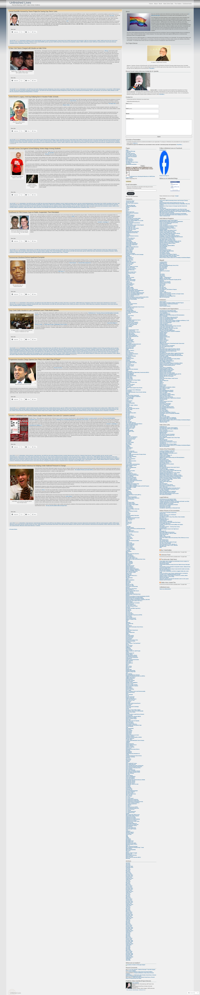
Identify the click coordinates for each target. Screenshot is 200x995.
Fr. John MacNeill (129, 397)
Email (129, 108)
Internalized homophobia (131, 497)
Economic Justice (130, 365)
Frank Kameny (129, 400)
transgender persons (14, 43)
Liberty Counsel (129, 547)
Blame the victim (50, 302)
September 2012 (129, 904)
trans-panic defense (130, 778)
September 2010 (129, 930)
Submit (158, 136)
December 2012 (129, 901)
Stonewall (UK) (163, 247)
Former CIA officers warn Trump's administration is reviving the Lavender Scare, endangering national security (174, 574)
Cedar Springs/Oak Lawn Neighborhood (134, 290)
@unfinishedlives (163, 262)
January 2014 (129, 887)
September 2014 (129, 878)
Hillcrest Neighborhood (131, 467)
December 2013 (129, 888)
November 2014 (129, 876)
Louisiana (128, 550)
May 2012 (128, 908)
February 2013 (129, 899)
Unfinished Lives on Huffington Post (167, 296)
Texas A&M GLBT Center (131, 763)
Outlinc (127, 633)
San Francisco (129, 704)
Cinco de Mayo (129, 309)
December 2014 (129, 875)
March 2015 (128, 872)
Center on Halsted (130, 296)
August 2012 (128, 905)
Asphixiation (128, 240)
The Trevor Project (164, 410)
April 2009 (128, 949)
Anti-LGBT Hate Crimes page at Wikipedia (169, 428)
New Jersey (128, 609)
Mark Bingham (129, 554)
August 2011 (128, 918)
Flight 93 (128, 393)
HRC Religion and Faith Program (167, 360)
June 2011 (128, 920)
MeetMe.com (128, 574)
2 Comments (30, 305)
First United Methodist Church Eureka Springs (136, 392)
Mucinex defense (129, 592)
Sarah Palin (128, 705)
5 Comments (111, 410)
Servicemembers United (165, 393)
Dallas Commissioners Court (132, 329)
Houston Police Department (84, 262)
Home (151, 3)
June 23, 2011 (12, 249)
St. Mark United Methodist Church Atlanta (135, 740)
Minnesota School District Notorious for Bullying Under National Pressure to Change (37, 466)
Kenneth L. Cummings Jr (103, 222)
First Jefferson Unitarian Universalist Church (170, 467)
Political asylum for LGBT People (133, 650)
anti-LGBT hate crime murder (33, 89)
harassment (84, 139)
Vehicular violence (130, 832)
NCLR (43, 489)
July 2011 (128, 919)
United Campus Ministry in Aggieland (168, 417)
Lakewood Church (130, 527)
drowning (128, 360)
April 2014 (128, 883)
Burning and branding (130, 279)
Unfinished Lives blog (130, 816)
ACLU (127, 208)
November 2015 (129, 866)
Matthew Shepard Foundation (132, 569)
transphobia (20, 41)
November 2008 (129, 954)
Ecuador (128, 367)
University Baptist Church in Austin (167, 492)
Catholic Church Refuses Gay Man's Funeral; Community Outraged (174, 210)
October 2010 (129, 929)
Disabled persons (130, 348)
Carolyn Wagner (129, 285)
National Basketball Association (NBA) (134, 597)
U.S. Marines (128, 804)
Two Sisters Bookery (130, 791)
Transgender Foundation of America (51, 460)
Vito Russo (128, 838)
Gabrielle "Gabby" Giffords (132, 405)
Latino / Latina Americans (95, 90)
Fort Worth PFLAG (164, 344)
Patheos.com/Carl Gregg (165, 282)
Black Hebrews (129, 258)
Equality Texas (129, 376)
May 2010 (128, 935)
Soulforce (162, 400)
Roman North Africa (130, 692)
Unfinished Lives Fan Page (165, 294)
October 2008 (129, 955)
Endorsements (187, 3)
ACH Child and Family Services (166, 452)
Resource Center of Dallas (132, 684)
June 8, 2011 (12, 455)
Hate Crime (162, 525)
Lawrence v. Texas (130, 535)
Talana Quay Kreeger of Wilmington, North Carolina (55, 324)
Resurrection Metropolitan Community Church (170, 488)
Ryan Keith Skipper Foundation (166, 391)
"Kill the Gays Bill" (130, 202)
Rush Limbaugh (129, 694)
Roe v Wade (128, 690)
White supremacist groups (132, 846)
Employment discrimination (132, 369)
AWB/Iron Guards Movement (132, 246)
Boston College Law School (132, 266)
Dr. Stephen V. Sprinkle (131, 356)
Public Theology (56, 350)
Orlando (127, 629)
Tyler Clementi (129, 795)
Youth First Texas (163, 422)
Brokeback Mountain (164, 519)
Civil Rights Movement (131, 311)
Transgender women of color (132, 784)
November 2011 (129, 915)
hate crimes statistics (63, 459)
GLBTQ (68, 40)
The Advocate (163, 287)
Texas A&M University (131, 764)
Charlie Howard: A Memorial (166, 521)
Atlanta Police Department (132, 243)
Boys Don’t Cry (163, 518)
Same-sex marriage (130, 700)
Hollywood (128, 471)
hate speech (77, 89)
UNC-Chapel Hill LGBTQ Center (133, 814)
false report (128, 386)
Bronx (127, 274)
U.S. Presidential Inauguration (132, 808)
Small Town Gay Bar (164, 534)
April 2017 (128, 863)
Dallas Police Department (131, 335)
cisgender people (129, 310)
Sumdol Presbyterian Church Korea (134, 755)
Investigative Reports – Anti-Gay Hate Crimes (170, 526)
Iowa (127, 500)
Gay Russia (128, 419)
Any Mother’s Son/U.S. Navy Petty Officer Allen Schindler (172, 516)
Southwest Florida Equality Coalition (134, 737)
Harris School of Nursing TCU (166, 471)
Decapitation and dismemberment (133, 344)
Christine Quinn (129, 304)
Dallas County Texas (130, 331)
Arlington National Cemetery (132, 236)
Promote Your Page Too (164, 175)
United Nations (129, 826)
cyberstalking (129, 326)
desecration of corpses (131, 345)
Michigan (128, 576)
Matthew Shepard (130, 566)
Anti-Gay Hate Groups (46, 348)
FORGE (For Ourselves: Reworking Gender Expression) (172, 343)
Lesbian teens (129, 537)
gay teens (44, 40)
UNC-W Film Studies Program (132, 815)
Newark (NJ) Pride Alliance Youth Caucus (169, 378)
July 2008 (128, 959)
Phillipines (128, 647)
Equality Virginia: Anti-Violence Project (168, 230)
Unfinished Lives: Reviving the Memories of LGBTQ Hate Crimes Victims (72, 419)
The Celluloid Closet (164, 539)
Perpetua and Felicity (130, 641)
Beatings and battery (43, 89)
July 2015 (128, 868)
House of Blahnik (129, 476)
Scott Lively (128, 707)
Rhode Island (129, 687)
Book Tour (77, 455)
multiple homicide (130, 593)
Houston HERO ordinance (131, 479)
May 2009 (128, 948)
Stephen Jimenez (129, 745)
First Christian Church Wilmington (133, 389)
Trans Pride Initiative (130, 777)
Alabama (128, 214)
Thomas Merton (129, 775)
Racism (127, 668)
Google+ (143, 964)
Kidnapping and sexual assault (132, 517)
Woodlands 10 (129, 854)
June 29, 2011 (12, 40)
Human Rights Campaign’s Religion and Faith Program (172, 302)
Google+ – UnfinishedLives (165, 277)
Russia (127, 695)
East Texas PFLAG (130, 364)
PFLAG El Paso (129, 645)
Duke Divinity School (130, 361)
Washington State (130, 840)
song (127, 727)
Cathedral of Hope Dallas (165, 460)
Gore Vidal (128, 435)
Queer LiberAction (164, 487)
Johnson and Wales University (132, 509)
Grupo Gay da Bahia (164, 356)
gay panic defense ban (131, 417)
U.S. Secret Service (130, 809)
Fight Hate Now (163, 342)
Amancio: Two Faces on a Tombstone (168, 514)
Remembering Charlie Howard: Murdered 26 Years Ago (172, 202)
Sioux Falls (128, 719)
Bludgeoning (51, 89)
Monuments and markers (131, 588)
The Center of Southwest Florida (133, 771)
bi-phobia (83, 348)
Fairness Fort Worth (130, 384)
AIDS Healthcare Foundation (132, 213)
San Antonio (128, 701)
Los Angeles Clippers (130, 549)
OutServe (128, 634)
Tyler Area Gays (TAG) (131, 794)
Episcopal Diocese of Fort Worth (167, 464)
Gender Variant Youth (62, 40)
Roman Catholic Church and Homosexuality (135, 691)
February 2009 (129, 951)
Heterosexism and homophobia (77, 40)
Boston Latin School (130, 267)
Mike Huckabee (129, 577)
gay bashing (62, 89)
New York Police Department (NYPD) (134, 614)
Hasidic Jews (129, 457)
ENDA (127, 370)
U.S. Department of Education (132, 800)
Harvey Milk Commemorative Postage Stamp (136, 454)
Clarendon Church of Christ (132, 312)
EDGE (73, 216)
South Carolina (129, 730)
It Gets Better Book (130, 502)
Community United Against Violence (168, 228)
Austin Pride (128, 245)
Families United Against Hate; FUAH (168, 232)
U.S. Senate (128, 810)
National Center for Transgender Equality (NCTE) (170, 241)
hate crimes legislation (111, 351)
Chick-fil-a (128, 301)
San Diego (128, 702)
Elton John (128, 368)
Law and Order (109, 89)
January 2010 (129, 939)
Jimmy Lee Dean (129, 507)
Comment (130, 118)
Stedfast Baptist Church (131, 744)
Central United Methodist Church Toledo (134, 298)
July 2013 (128, 893)
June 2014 (128, 881)
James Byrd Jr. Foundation (165, 367)
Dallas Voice (128, 337)
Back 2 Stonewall (129, 249)
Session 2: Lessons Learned (90, 418)
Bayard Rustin (129, 252)
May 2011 (128, 922)
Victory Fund (128, 834)
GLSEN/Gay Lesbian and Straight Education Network (171, 236)
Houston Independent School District (49, 142)
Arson (127, 237)
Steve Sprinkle (135, 982)
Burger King (128, 278)
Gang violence (57, 89)
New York (109, 40)
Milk (160, 530)
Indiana (127, 495)
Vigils (127, 836)
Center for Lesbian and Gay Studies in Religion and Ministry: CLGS (174, 320)
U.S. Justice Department (131, 803)
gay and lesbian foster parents (132, 408)
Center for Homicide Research (132, 294)
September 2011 (129, 917)
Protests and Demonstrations (132, 659)
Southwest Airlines (56, 252)
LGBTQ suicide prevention (71, 353)
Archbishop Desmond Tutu (132, 232)
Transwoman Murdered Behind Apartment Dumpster (27, 257)
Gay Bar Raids (129, 409)
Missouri (128, 583)
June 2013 (128, 894)
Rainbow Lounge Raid (130, 671)
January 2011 (129, 926)
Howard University (130, 481)
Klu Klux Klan (129, 522)
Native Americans (130, 604)
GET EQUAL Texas (130, 431)
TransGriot (128, 785)
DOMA (127, 349)
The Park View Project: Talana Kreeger (168, 542)
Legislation (93, 349)
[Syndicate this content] (160, 550)
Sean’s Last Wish (163, 392)
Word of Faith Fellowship (131, 855)
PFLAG (127, 644)
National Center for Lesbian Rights (167, 372)
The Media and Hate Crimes (132, 162)
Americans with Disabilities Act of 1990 (134, 220)
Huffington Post (129, 482)
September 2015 (129, 867)
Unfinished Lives (20, 2)
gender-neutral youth (130, 427)
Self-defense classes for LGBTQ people (134, 711)
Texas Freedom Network (165, 306)
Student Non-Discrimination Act (133, 753)
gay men (47, 41)
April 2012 (128, 910)
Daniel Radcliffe (38, 40)
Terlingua (128, 761)
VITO (161, 547)
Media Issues (82, 302)
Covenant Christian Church (132, 323)
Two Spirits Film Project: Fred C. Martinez (169, 545)
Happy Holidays (129, 447)
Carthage (128, 286)
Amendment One (129, 217)
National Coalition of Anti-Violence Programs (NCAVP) (138, 599)
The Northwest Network (165, 253)
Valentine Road (163, 546)
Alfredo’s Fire (163, 513)
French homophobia (130, 403)
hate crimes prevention (98, 139)
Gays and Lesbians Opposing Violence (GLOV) (170, 233)
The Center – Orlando (164, 405)
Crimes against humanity (131, 324)
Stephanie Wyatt (163, 305)
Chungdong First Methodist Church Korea (135, 306)
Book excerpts (129, 264)
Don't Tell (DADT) (129, 352)
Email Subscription (131, 184)
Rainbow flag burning (130, 670)
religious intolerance (90, 204)
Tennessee (128, 760)
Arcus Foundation (163, 312)
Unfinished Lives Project (131, 820)
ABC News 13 (61, 271)
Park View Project (130, 636)
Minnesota (12, 524)
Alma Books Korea (130, 216)
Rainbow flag (128, 669)
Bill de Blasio (129, 256)
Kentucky (128, 514)
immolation (90, 249)
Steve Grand (128, 748)
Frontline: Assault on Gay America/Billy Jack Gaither (171, 524)
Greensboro (128, 441)
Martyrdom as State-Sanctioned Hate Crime (135, 559)
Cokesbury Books (130, 315)
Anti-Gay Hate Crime (164, 515)
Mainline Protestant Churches (132, 553)
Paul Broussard (129, 637)
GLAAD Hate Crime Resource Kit (167, 435)
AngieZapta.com (163, 263)
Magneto (16, 207)
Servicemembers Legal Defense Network (135, 714)
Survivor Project (163, 248)
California (128, 281)
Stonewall (47, 154)
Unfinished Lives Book (131, 818)
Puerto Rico (128, 661)
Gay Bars (128, 410)
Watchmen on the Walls (131, 843)
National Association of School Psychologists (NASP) (137, 596)
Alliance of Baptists (130, 215)
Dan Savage (128, 338)
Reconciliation (129, 673)
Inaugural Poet (129, 493)
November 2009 (129, 941)
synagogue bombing (130, 756)
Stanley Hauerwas (130, 743)
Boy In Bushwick (163, 267)
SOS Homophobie (130, 728)
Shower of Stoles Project (131, 718)
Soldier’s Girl (162, 535)
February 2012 (129, 912)
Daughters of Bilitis (130, 341)
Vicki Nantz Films (129, 833)
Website (127, 113)
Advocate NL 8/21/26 (164, 563)
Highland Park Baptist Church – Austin (168, 473)
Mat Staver (128, 564)
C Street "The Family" (130, 280)
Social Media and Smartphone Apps (134, 725)
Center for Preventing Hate (165, 223)
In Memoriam (129, 492)
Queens (127, 664)
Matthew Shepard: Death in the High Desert (169, 528)
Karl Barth (128, 513)
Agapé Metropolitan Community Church (168, 453)
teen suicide (128, 759)
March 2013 (128, 898)
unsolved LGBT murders (79, 460)
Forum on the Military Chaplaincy (133, 396)
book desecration (130, 263)
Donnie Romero (129, 355)
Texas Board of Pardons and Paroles (134, 766)
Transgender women (130, 783)
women (127, 851)
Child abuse (128, 302)
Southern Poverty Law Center (63, 409)
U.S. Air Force (129, 796)
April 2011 (128, 923)
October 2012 (129, 903)
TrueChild (162, 414)
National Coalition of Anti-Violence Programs (169, 242)
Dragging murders (130, 358)
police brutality (129, 649)
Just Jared (111, 15)
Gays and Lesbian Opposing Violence (134, 423)
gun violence (60, 302)
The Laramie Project (164, 540)
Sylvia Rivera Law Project (165, 249)
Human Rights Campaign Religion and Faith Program (137, 486)
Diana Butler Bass (130, 347)
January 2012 (129, 913)
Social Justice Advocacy (111, 41)
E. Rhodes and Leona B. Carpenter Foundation (170, 331)
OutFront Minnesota (130, 632)
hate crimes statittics (22, 353)
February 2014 (129, 885)
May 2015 (128, 870)
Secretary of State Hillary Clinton (133, 709)
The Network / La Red (164, 252)
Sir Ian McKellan (45, 207)
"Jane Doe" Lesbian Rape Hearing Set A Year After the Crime (173, 209)
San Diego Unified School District (133, 703)
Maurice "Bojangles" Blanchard (133, 570)
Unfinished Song (129, 822)
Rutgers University (130, 697)
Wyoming (128, 858)
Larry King (128, 529)
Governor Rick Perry (72, 407)
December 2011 (129, 914)
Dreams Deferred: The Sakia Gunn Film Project (170, 522)
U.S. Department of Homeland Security (134, 801)
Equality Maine (163, 334)
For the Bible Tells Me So (165, 523)
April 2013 (128, 896)
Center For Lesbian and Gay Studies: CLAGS (169, 321)
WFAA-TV (128, 845)
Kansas (127, 512)
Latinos (127, 533)
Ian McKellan (39, 204)
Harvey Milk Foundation (131, 456)
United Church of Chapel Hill (132, 824)
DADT (127, 327)
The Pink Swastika (130, 773)
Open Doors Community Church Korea (134, 626)
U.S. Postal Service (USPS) (132, 807)
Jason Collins (129, 505)
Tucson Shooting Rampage (132, 790)
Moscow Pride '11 (130, 589)
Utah (127, 830)
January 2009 (129, 952)
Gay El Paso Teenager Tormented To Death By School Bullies (173, 213)
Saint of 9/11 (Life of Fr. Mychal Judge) (168, 533)
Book (160, 3)
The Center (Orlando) (130, 770)
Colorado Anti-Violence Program (167, 227)
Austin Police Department (131, 244)
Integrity (161, 366)
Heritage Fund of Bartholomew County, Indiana (170, 358)
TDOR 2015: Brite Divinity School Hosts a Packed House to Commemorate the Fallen (141, 975)
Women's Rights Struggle (131, 853)
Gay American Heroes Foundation (167, 345)
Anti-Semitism (129, 230)
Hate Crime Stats (168, 3)
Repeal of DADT (129, 681)
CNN (127, 314)
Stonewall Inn (129, 751)
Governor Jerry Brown (131, 438)
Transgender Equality (130, 780)
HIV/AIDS (128, 469)
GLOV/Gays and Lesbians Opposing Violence (169, 235)
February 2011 (129, 925)
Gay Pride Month (129, 418)
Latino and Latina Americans (100, 89)
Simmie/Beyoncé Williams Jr (35, 425)
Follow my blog (175, 189)
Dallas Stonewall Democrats (132, 336)
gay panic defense (130, 416)
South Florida (129, 732)
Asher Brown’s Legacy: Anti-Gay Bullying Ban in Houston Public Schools (33, 97)
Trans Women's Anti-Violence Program (168, 254)
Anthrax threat (129, 223)
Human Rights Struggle (131, 487)
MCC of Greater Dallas (131, 572)
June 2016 (128, 865)
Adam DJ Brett (163, 301)
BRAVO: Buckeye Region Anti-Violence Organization (171, 221)
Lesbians (78, 41)
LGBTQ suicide (104, 40)
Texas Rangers (129, 768)
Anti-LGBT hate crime (38, 139)
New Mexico (128, 610)
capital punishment (130, 284)
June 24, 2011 (12, 89)
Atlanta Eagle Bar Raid (131, 242)
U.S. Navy (128, 806)
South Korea (128, 733)
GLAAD (127, 432)
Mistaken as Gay (129, 584)
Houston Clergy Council (95, 407)
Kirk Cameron (129, 519)
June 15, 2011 (12, 302)
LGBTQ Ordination (130, 545)
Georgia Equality (129, 430)
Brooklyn (128, 275)
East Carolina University (131, 362)
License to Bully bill (130, 548)
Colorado (128, 316)
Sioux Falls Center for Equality (132, 720)
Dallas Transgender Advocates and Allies (169, 328)
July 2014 (128, 880)
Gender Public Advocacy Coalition (167, 234)
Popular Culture (100, 302)
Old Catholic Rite (129, 623)
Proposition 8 (129, 658)
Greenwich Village (130, 442)
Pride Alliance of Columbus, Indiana (167, 387)
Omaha (127, 624)
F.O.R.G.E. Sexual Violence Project (167, 231)
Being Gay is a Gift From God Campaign (134, 254)
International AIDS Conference (132, 498)
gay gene (128, 414)
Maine (127, 552)
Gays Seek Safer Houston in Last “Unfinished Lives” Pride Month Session (34, 310)
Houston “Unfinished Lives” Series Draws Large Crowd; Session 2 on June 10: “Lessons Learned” (42, 415)
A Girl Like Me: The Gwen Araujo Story (168, 512)
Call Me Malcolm (163, 520)
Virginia (127, 837)
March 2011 (128, 924)
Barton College (129, 251)
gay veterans (129, 421)
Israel (127, 501)
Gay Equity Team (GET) (131, 412)
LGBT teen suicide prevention (90, 40)
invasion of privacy (130, 499)
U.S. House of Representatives (132, 802)
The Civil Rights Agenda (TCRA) (133, 772)
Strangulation (129, 752)
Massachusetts (129, 563)
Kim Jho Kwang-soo (130, 518)
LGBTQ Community (130, 543)
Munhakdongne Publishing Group (133, 594)
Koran (127, 524)
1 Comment (35, 91)
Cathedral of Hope (130, 288)
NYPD (127, 620)
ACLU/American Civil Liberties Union (168, 310)
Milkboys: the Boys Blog (165, 278)
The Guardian (51, 152)
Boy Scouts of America (131, 268)
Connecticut (128, 318)
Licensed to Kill (163, 527)
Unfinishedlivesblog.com (131, 823)
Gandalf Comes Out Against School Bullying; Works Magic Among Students (35, 148)
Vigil (127, 835)
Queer (61, 350)
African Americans (30, 302)
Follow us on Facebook (165, 270)
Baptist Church (129, 250)
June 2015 (128, 869)
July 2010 (128, 932)
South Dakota (129, 731)
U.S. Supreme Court (130, 812)
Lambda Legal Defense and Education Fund (135, 528)
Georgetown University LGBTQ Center (168, 351)
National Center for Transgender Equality (135, 598)
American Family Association (33, 407)
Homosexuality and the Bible (132, 475)
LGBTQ (98, 40)
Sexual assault (129, 715)
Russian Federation (130, 696)
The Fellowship (163, 409)
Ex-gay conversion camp (131, 382)
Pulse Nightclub (129, 662)
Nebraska (128, 607)
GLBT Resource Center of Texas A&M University (170, 354)
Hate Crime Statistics (38, 349)
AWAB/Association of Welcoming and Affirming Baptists (172, 315)
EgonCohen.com (163, 268)
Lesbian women (36, 140)
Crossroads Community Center (167, 327)
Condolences (129, 317)
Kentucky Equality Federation (132, 515)
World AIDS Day (129, 856)
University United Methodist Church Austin (169, 493)
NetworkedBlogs (174, 181)
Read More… (152, 68)
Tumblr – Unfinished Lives (165, 292)
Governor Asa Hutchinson (131, 436)
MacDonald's (129, 551)
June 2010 (128, 934)
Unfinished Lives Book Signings (61, 458)
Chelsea (127, 300)
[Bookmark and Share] (131, 164)
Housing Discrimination (131, 477)
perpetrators (16, 91)
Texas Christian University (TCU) (133, 767)
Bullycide (128, 276)
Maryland (128, 560)
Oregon (127, 628)
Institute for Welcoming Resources (167, 365)
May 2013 (128, 895)
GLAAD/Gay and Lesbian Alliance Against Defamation (171, 353)
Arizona (127, 233)
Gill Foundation (163, 352)
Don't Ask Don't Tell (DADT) (132, 353)
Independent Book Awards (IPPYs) (133, 494)
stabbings (128, 741)
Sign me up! (130, 193)
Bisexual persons (47, 139)
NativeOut (162, 280)
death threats (129, 343)
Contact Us (129, 97)
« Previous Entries (13, 529)
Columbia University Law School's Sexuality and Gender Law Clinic (174, 501)
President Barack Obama (131, 655)
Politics (51, 350)
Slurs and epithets (22, 90)
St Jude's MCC (129, 739)
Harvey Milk (128, 453)
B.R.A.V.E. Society (130, 248)
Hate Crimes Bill (163, 436)
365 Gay (106, 50)
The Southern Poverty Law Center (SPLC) (84, 469)
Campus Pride (129, 282)
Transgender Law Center (165, 506)
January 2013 (129, 900)
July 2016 (128, 864)
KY (126, 525)
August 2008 (128, 958)
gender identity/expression (51, 40)
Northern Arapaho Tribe (131, 619)
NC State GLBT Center (131, 605)
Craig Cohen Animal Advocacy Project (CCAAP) (170, 326)
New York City (129, 612)
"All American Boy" (130, 201)
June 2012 (128, 907)
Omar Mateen (129, 625)
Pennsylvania (129, 638)
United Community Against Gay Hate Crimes (169, 255)
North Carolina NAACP (131, 618)
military (127, 578)
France (127, 399)
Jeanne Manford (129, 506)
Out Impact (128, 631)
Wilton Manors (129, 848)
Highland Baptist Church (131, 465)
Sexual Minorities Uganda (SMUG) (133, 716)
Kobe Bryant (128, 523)
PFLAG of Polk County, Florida (166, 484)
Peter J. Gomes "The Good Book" (133, 643)
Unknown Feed (165, 555)
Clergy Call (128, 313)
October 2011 (129, 916)
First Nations (128, 391)
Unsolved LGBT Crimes (36, 304)
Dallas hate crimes (130, 333)
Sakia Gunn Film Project (131, 699)
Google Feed (162, 276)
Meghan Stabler (66, 105)
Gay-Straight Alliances (131, 422)
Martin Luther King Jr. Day (131, 558)
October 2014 (129, 877)
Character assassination (131, 299)
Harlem (127, 450)
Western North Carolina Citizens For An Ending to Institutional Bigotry (175, 257)
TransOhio (128, 786)
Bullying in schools (31, 40)
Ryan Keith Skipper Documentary (167, 532)
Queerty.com (128, 667)
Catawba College (129, 287)
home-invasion (129, 472)
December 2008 (129, 953)
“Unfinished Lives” (92, 313)
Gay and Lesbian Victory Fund (166, 346)
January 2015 (129, 873)
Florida (103, 348)
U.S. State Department (131, 811)
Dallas (127, 328)
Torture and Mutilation (130, 776)
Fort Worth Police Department (132, 395)
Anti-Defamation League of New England (135, 225)
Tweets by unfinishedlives (165, 589)
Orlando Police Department (132, 630)
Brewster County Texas (131, 272)
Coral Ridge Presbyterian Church (133, 320)
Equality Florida (163, 333)
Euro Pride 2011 (129, 379)
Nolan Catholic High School (166, 481)
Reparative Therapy (130, 680)
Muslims (128, 595)
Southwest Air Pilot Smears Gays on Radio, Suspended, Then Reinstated (34, 212)
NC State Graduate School (131, 606)
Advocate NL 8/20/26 (164, 577)
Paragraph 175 (163, 531)
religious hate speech (81, 204)
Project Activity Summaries (132, 657)
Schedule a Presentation (131, 156)
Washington (128, 839)
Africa (127, 210)
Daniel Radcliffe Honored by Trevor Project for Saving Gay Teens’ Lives (33, 11)
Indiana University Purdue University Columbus (170, 364)
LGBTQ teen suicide (88, 41)
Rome (127, 693)
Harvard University (130, 451)
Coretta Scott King (130, 321)
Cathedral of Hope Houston (85, 455)
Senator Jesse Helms (130, 712)
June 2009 (128, 947)
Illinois (127, 490)
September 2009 (129, 943)
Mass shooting (129, 561)
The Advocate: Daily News (169, 559)
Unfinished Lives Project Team (132, 821)
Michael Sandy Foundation (165, 371)
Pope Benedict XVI (130, 653)
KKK (127, 521)
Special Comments (130, 738)
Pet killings (128, 642)
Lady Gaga (128, 526)
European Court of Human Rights (133, 380)
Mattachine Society (130, 565)
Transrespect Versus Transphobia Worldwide (169, 413)
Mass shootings (129, 562)
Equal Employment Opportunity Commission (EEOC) (137, 372)
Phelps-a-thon (129, 646)
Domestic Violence (130, 350)
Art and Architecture (130, 238)
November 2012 (129, 902)
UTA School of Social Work (165, 494)
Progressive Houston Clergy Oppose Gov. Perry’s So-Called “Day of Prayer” (34, 359)
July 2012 (128, 906)
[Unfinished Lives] (164, 174)
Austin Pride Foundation (165, 314)
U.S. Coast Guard (129, 798)
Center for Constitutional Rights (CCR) (134, 293)
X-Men (88, 207)
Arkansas (128, 234)
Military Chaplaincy (130, 579)
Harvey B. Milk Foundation (131, 452)
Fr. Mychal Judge (129, 398)
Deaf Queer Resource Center (166, 329)
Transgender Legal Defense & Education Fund (170, 507)
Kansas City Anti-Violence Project (167, 237)
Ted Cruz (128, 757)
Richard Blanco (129, 688)
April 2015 (128, 871)
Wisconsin (128, 850)
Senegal (127, 713)
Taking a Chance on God (165, 536)
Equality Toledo (129, 377)
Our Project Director (130, 153)
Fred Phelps (128, 401)
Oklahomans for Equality (165, 281)
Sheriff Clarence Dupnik (131, 717)
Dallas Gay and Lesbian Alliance (133, 332)
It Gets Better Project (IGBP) (132, 504)
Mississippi (128, 582)
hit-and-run (128, 468)
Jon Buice (128, 510)
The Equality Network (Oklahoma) (167, 407)
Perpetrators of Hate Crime (71, 204)
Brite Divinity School (130, 273)
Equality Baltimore (130, 373)
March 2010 (128, 937)
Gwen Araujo (128, 444)
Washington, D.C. (129, 842)
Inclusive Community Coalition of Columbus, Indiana (171, 363)
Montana (128, 587)
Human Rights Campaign (27, 140)
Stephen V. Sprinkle (130, 747)
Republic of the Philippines (132, 682)
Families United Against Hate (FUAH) (134, 387)
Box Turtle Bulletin (164, 266)
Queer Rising (129, 666)
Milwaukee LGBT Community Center (168, 240)
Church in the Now (130, 308)
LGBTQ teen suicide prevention (99, 41)
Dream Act (128, 359)
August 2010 (128, 931)
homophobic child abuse (131, 474)
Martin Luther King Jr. (130, 557)
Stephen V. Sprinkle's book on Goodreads (139, 169)
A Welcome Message (130, 151)
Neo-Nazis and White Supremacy (133, 608)
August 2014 (128, 879)
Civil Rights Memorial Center (166, 324)
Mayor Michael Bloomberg (131, 571)
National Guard (129, 601)
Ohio (127, 621)
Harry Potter (59, 41)
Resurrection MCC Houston (94, 350)
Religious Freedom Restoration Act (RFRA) (135, 676)
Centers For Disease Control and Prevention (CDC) (137, 297)
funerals (48, 249)
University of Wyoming (131, 827)
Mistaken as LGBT (114, 90)
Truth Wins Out (129, 789)
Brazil (127, 270)
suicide (15, 41)
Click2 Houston (72, 262)
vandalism (128, 831)
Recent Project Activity (131, 154)
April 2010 (128, 936)
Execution (128, 383)
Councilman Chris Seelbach (132, 322)
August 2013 (128, 892)
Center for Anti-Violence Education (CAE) (135, 292)
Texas (82, 140)
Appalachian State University (132, 231)
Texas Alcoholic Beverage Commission (134, 765)
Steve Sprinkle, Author (131, 989)
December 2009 (129, 940)
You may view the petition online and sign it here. (56, 505)
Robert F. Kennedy (130, 689)
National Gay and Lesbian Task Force (134, 600)
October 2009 (129, 942)
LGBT (172, 186)
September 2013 (129, 891)
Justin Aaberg (69, 496)
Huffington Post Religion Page (132, 483)
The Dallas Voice (112, 103)
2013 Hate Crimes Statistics (132, 203)
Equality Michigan (130, 374)
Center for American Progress (132, 291)
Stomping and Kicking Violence (32, 90)
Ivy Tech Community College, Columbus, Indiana (170, 478)
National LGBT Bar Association (133, 602)
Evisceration (128, 381)
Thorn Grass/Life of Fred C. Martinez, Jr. (168, 544)
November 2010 (129, 928)
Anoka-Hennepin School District (52, 524)
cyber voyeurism (129, 325)
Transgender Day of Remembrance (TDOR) (135, 779)
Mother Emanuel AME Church (132, 590)
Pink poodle (128, 648)
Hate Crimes (72, 89)
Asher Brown (73, 100)
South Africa (128, 729)
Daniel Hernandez (130, 339)
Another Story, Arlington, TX (166, 455)
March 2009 (128, 950)
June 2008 (128, 960)
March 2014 (128, 884)
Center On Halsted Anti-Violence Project (168, 225)
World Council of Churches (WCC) (133, 857)
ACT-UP (127, 209)
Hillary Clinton (129, 466)
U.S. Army (128, 797)
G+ (160, 272)
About (156, 3)
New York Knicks (129, 613)
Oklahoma (128, 622)
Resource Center (129, 683)
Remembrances (107, 302)
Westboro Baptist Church (131, 844)
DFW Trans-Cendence (130, 346)
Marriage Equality (130, 555)
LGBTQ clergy (129, 542)
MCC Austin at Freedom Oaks (166, 479)
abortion (127, 207)
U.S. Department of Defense (132, 799)
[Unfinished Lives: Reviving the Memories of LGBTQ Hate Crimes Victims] (128, 176)
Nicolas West (129, 616)
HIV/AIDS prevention (130, 470)
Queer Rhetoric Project (165, 388)
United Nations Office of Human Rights (168, 256)
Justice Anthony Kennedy (131, 511)
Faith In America (129, 385)
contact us (135, 143)
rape (127, 672)
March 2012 (128, 911)
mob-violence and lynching (132, 586)
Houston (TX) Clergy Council (166, 359)
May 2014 (128, 882)
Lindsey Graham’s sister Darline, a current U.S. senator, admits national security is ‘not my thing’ (174, 576)
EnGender (162, 269)
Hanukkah (128, 446)
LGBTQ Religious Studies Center (167, 369)
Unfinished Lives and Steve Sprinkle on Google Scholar (172, 293)
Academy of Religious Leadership (167, 450)
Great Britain (109, 203)
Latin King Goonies (130, 530)
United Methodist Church (131, 825)
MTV (68, 21)
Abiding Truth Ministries (131, 206)
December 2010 (129, 927)
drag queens (128, 357)
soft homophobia (129, 726)
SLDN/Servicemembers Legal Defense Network (170, 398)
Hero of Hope (129, 463)
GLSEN (127, 434)
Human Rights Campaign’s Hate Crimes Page (170, 437)
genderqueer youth (130, 428)
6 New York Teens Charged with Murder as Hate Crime (27, 48)
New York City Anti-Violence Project (167, 243)
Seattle (127, 708)
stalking (49, 458)
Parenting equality (130, 635)
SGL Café (162, 286)
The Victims (177, 3)
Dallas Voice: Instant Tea (168, 582)
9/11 (127, 204)
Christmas (128, 305)
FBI (126, 388)
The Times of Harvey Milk (165, 543)
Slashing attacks (129, 721)
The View (128, 774)
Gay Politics (162, 274)
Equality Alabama (163, 332)
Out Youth (162, 379)
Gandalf (66, 203)
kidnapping (128, 516)
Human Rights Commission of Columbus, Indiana (170, 475)
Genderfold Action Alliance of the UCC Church (170, 350)
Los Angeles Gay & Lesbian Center (167, 239)
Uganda (127, 813)
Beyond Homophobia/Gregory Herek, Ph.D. (169, 265)
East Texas (128, 363)
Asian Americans (77, 348)
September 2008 (129, 956)
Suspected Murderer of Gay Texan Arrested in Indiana (140, 971)
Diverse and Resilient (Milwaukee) (167, 330)
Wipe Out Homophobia (131, 849)
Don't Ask (128, 351)
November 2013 (129, 889)
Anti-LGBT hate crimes (131, 229)
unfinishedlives (23, 40)
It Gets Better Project (130, 503)
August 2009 (128, 944)
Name (129, 103)
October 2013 (129, 890)
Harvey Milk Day (129, 455)
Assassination (129, 241)
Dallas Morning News (130, 334)
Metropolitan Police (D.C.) (131, 575)
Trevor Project (26, 41)
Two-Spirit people (129, 792)
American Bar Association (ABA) (133, 218)
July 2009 (128, 946)
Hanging (127, 445)
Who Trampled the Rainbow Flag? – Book (135, 847)
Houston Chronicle (58, 367)
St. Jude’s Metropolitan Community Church (169, 489)
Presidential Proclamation (131, 656)
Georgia (127, 429)
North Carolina (35, 350)
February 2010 (129, 938)
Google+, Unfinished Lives (140, 989)
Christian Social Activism (131, 303)
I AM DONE (128, 488)
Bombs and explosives (131, 262)
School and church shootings (132, 706)
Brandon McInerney (130, 269)
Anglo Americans (30, 139)
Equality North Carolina (131, 375)
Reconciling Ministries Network (133, 675)
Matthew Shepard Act (21, 350)
